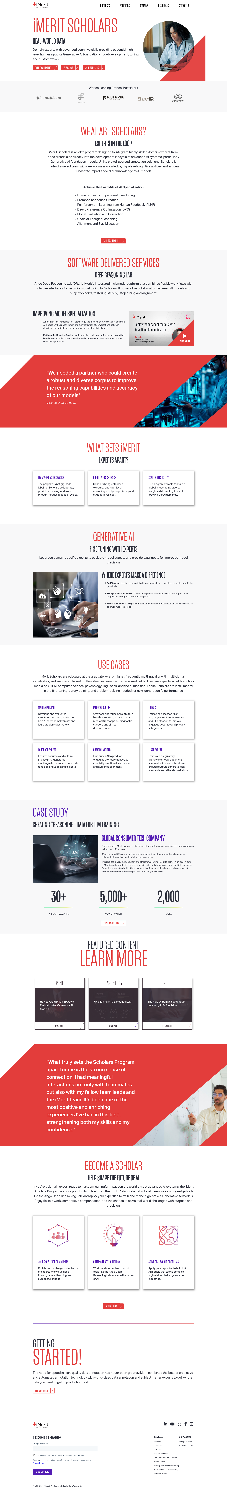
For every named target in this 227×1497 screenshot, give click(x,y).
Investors (158, 1446)
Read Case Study (111, 923)
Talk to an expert (112, 241)
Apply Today (111, 1306)
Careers (157, 1450)
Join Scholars (92, 68)
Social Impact (159, 1462)
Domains (144, 5)
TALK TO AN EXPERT (43, 68)
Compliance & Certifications (165, 1458)
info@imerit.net (185, 1442)
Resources (163, 5)
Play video (161, 328)
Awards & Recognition (163, 1454)
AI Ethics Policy (160, 1474)
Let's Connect (41, 1391)
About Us (158, 1442)
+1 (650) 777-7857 (186, 1446)
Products (105, 5)
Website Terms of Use (74, 1486)
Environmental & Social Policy (166, 1470)
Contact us (185, 1437)
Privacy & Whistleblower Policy (166, 1466)
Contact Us (184, 5)
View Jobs (68, 68)
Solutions (125, 5)
